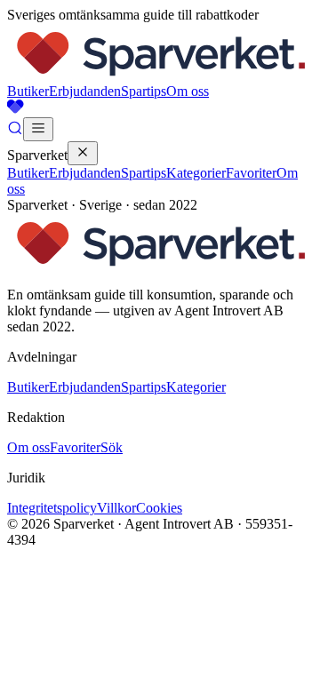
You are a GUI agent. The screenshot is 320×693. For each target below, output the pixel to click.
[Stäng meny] (83, 153)
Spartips (143, 91)
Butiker (28, 91)
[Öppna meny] (38, 129)
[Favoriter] (160, 108)
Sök (111, 447)
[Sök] (15, 131)
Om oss (187, 91)
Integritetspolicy (52, 507)
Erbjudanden (85, 91)
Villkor (116, 507)
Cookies (159, 507)
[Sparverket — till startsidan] (160, 75)
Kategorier (196, 172)
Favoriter (251, 172)
